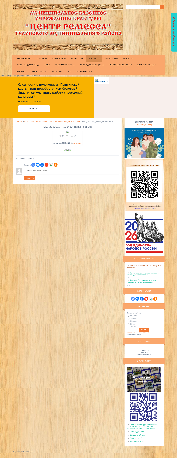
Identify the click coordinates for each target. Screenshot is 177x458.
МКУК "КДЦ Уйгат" (137, 432)
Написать (34, 108)
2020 (38, 121)
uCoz (162, 452)
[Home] (68, 48)
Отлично (133, 316)
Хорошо (133, 318)
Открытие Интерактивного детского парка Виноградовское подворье (142, 281)
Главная (19, 121)
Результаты (131, 333)
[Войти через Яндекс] (46, 165)
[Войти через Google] (51, 165)
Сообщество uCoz (137, 438)
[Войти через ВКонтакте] (38, 165)
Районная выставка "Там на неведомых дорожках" (61, 121)
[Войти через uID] (33, 165)
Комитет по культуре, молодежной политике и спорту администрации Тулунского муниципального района (142, 427)
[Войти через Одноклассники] (56, 165)
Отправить (29, 178)
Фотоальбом (29, 121)
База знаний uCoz (137, 441)
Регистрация (141, 125)
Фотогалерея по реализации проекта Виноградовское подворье (142, 274)
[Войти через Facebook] (42, 165)
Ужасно (133, 327)
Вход (150, 125)
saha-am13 (77, 143)
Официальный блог (137, 435)
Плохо (132, 324)
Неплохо (133, 321)
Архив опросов (143, 333)
